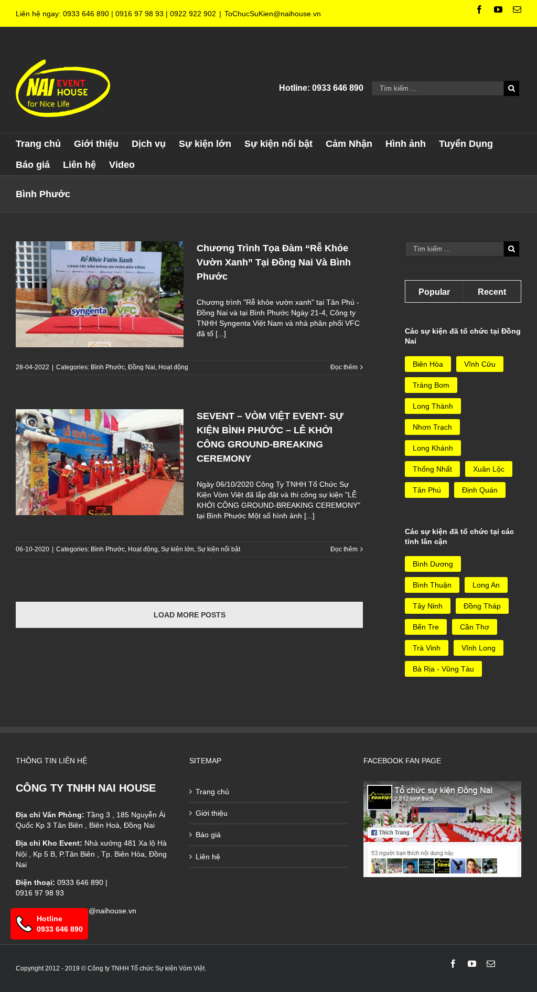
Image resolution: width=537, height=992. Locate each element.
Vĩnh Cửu (480, 364)
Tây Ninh (428, 606)
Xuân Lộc (488, 469)
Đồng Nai (141, 367)
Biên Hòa (428, 364)
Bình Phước (108, 367)
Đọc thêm (344, 367)
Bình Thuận (432, 585)
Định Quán (480, 490)
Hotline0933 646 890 (60, 923)
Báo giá (208, 834)
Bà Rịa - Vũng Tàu (443, 669)
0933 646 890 (86, 13)
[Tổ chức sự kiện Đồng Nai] (442, 786)
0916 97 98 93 (139, 13)
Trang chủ (212, 791)
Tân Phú (427, 490)
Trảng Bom (431, 385)
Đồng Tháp (482, 606)
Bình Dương (433, 564)
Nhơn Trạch (432, 427)
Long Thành (433, 406)
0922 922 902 (193, 13)
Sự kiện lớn (177, 549)
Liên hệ (208, 856)
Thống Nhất (432, 469)
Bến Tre (426, 627)
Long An (486, 585)
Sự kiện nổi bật (218, 549)
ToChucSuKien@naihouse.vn (272, 13)
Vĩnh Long (478, 648)
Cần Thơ (474, 627)
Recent (492, 291)
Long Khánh (433, 448)
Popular (434, 291)
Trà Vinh (427, 648)
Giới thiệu (212, 813)
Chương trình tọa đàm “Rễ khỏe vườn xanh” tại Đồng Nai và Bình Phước (274, 262)
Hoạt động (173, 367)
